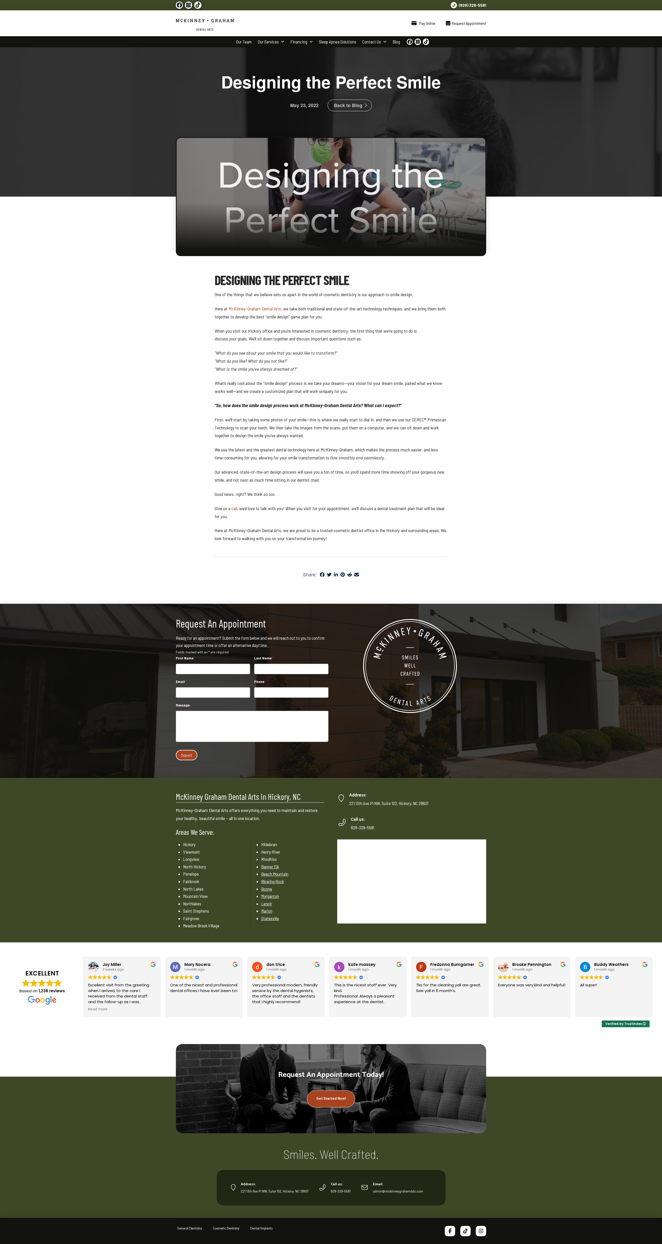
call (234, 508)
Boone (266, 888)
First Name (185, 658)
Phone (260, 681)
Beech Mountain (274, 873)
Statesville (270, 918)
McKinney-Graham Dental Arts (255, 308)
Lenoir (266, 903)
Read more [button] (98, 1009)
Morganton (270, 896)
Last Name (264, 658)
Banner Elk (270, 866)
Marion (266, 910)
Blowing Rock (272, 881)
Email (181, 681)
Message (184, 705)
